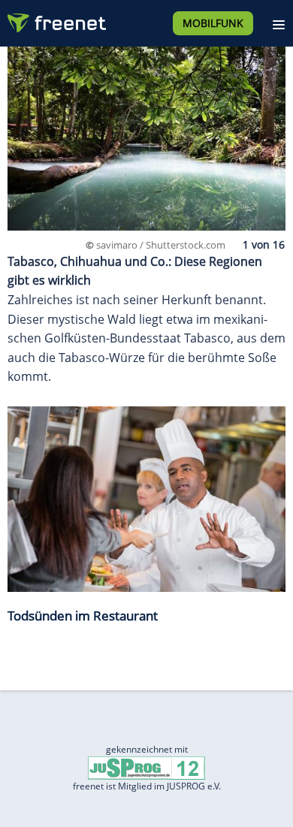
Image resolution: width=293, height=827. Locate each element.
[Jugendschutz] (146, 767)
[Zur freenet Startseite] (55, 20)
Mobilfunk (213, 23)
